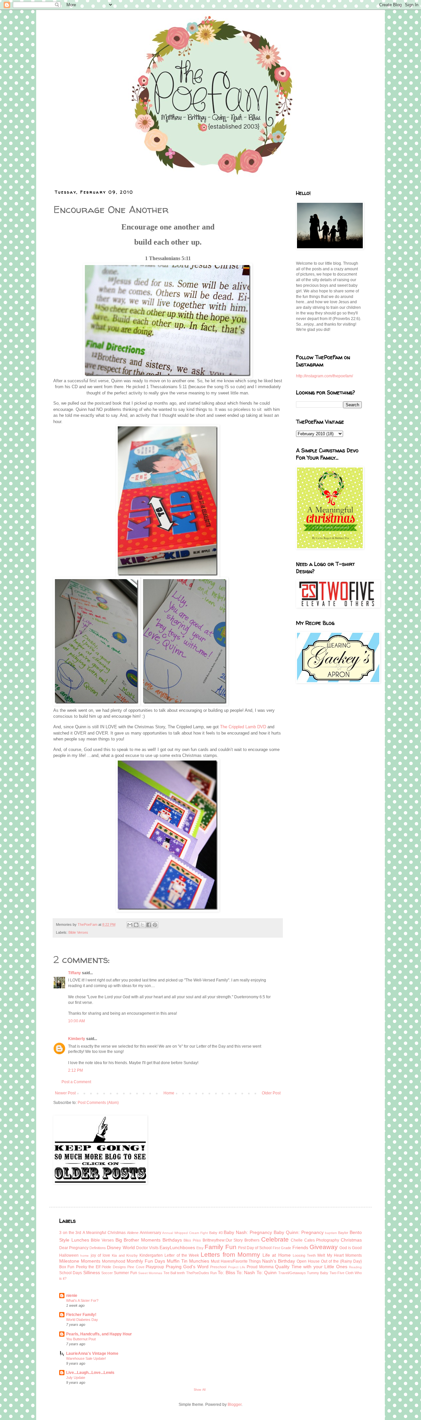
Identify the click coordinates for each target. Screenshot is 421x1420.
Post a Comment (76, 1082)
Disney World (121, 1247)
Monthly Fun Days (146, 1261)
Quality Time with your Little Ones (311, 1266)
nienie (71, 1295)
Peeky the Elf (88, 1267)
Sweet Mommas (150, 1273)
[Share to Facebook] (148, 925)
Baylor (343, 1233)
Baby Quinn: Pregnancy (299, 1232)
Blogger (234, 1404)
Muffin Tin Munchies (188, 1261)
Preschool (218, 1267)
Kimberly (76, 1038)
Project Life (236, 1267)
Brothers (252, 1240)
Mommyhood (113, 1261)
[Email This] (130, 925)
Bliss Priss (192, 1240)
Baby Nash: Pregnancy (248, 1232)
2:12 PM (75, 1070)
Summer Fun (125, 1273)
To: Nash (245, 1272)
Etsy (200, 1248)
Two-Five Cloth (342, 1273)
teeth (181, 1273)
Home (168, 1093)
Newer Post (65, 1093)
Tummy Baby (317, 1273)
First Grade (282, 1248)
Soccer (107, 1273)
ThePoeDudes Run (201, 1273)
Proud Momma (260, 1267)
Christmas (351, 1240)
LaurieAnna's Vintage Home (92, 1353)
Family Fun (220, 1247)
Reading (355, 1267)
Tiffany (74, 973)
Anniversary (150, 1232)
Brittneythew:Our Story (223, 1240)
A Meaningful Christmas (104, 1232)
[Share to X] (142, 925)
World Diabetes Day (82, 1320)
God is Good (350, 1248)
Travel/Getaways (292, 1273)
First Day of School (255, 1248)
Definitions (97, 1248)
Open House (308, 1261)
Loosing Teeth (304, 1255)
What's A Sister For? (82, 1300)
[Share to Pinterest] (155, 925)
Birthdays (172, 1240)
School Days (70, 1273)
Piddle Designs (114, 1267)
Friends (300, 1247)
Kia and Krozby (125, 1255)
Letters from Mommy (230, 1254)
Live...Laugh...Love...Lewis (90, 1372)
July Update (75, 1378)
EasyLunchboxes (177, 1247)
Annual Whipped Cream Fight (185, 1233)
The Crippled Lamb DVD (243, 726)
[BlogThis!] (136, 925)
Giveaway (324, 1247)
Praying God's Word (187, 1266)
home (84, 1255)
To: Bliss (226, 1272)
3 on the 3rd (70, 1232)
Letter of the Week (181, 1255)
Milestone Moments (79, 1261)
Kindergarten (151, 1255)
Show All (200, 1389)
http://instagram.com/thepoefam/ (324, 376)
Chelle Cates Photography (315, 1240)
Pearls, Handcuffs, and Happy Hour (99, 1334)
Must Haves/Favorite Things (236, 1261)
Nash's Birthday (278, 1261)
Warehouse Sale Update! (86, 1358)
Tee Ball (169, 1273)
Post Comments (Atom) (98, 1102)
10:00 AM (76, 1021)
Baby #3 (216, 1233)
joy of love (101, 1255)
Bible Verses (78, 932)
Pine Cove (135, 1267)
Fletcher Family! (81, 1314)
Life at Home (276, 1255)
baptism (331, 1233)
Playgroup (155, 1267)
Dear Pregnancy (73, 1248)
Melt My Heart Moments (339, 1255)
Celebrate (275, 1239)
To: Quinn (267, 1272)
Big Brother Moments (138, 1240)
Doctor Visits (147, 1248)
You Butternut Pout (81, 1339)
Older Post (271, 1093)
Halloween (69, 1255)
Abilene (132, 1233)
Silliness (91, 1272)
